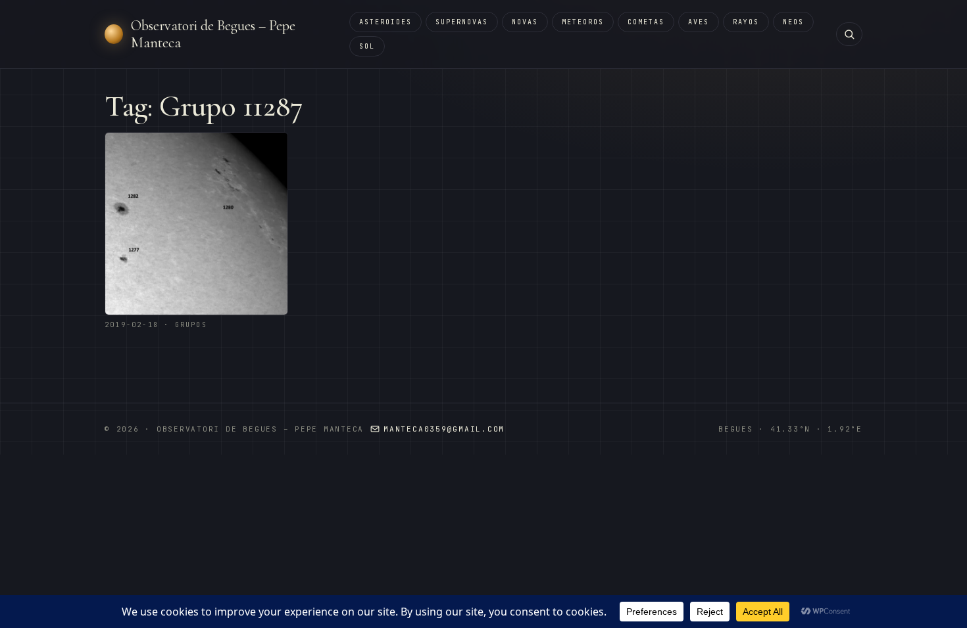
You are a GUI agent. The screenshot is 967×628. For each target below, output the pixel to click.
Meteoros (583, 22)
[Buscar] (849, 34)
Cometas (646, 22)
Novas (525, 22)
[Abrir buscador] (849, 34)
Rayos (746, 22)
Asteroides (385, 22)
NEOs (793, 22)
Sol (367, 46)
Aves (698, 22)
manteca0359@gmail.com (444, 429)
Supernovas (461, 22)
